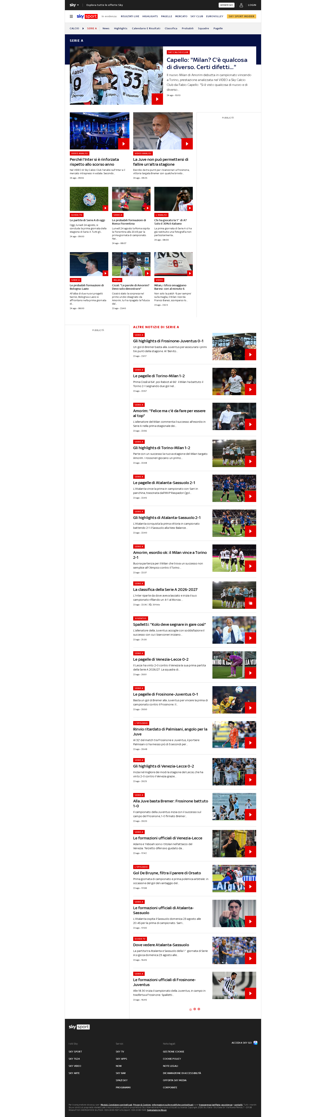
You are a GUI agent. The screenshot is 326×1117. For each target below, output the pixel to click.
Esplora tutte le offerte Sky (105, 5)
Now (119, 1066)
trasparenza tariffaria (209, 1104)
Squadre (203, 28)
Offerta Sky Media (174, 1080)
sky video (75, 1066)
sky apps (121, 1058)
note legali (170, 1066)
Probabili (188, 28)
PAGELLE (166, 16)
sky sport (75, 1051)
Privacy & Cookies (142, 1104)
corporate (170, 1087)
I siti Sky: (73, 1043)
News (106, 28)
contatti (238, 1104)
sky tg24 (74, 1058)
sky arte (74, 1073)
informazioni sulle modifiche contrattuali (172, 1104)
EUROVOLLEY (214, 16)
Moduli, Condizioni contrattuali (116, 1104)
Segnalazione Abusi (157, 1110)
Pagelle (218, 28)
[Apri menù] (71, 16)
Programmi (123, 1087)
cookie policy (172, 1058)
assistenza (226, 1104)
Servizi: (120, 1043)
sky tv (120, 1051)
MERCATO (181, 16)
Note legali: (169, 1043)
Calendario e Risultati (146, 28)
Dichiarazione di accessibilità (182, 1073)
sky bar (121, 1073)
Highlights (121, 28)
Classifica (171, 28)
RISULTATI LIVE (130, 16)
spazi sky (122, 1080)
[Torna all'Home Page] (87, 16)
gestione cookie (173, 1051)
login (252, 5)
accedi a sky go (242, 1042)
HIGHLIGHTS (150, 16)
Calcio (74, 28)
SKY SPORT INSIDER (241, 16)
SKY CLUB (197, 16)
